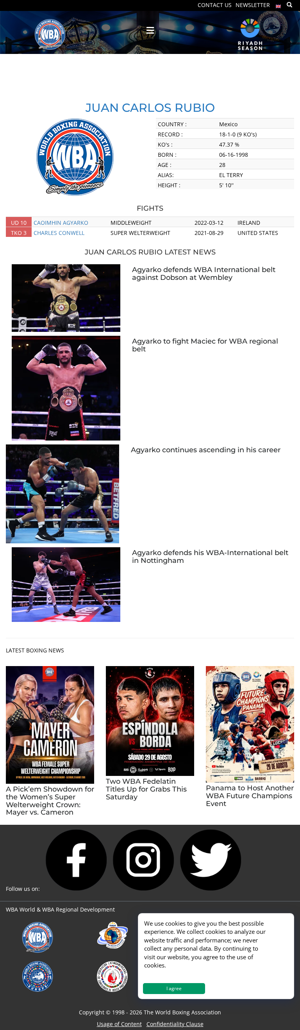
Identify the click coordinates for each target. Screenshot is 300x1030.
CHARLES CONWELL (59, 232)
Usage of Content (119, 1024)
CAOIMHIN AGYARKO (61, 222)
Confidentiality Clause (175, 1024)
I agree (174, 988)
